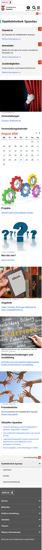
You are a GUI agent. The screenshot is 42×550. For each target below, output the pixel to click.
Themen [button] (4, 526)
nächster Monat (39, 133)
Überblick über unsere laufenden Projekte (17, 213)
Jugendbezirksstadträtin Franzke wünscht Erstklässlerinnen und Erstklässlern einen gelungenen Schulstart (21, 441)
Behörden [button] (5, 507)
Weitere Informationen (10, 39)
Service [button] (4, 501)
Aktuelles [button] (5, 520)
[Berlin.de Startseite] (6, 2)
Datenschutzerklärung (11, 482)
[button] (38, 14)
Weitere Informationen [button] (10, 532)
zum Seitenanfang (30, 457)
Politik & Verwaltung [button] (10, 513)
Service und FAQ (7, 260)
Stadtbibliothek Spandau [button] (11, 464)
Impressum (7, 470)
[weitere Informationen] (3, 8)
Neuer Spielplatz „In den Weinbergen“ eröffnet (20, 448)
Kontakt (6, 476)
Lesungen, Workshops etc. (11, 121)
